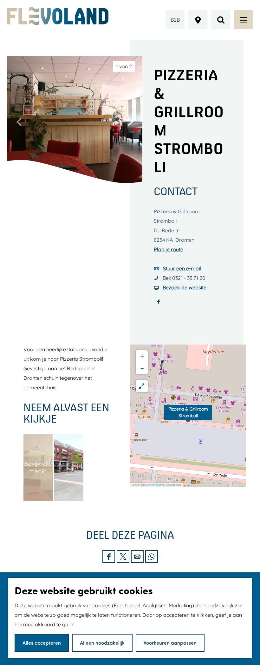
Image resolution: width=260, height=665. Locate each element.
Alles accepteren (42, 642)
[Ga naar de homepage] (57, 16)
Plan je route (168, 249)
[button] (188, 416)
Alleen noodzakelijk (102, 642)
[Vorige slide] (19, 121)
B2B (175, 19)
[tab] (124, 66)
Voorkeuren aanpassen (170, 642)
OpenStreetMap (155, 485)
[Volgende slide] (130, 121)
